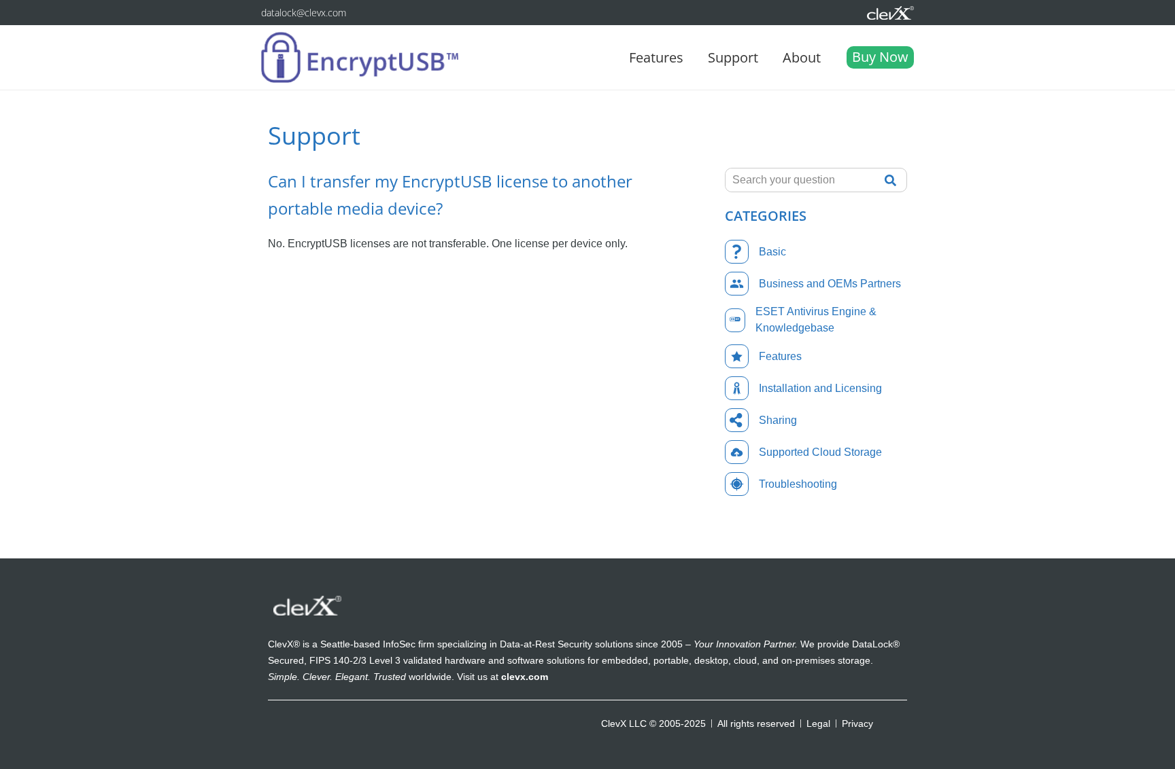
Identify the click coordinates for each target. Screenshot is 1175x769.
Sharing (778, 420)
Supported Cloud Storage (820, 452)
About (802, 57)
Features (656, 57)
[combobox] (801, 180)
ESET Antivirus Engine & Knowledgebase (815, 320)
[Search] (894, 180)
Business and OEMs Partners (830, 283)
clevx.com (524, 676)
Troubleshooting (798, 484)
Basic (772, 251)
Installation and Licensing (820, 388)
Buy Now (880, 57)
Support (733, 57)
